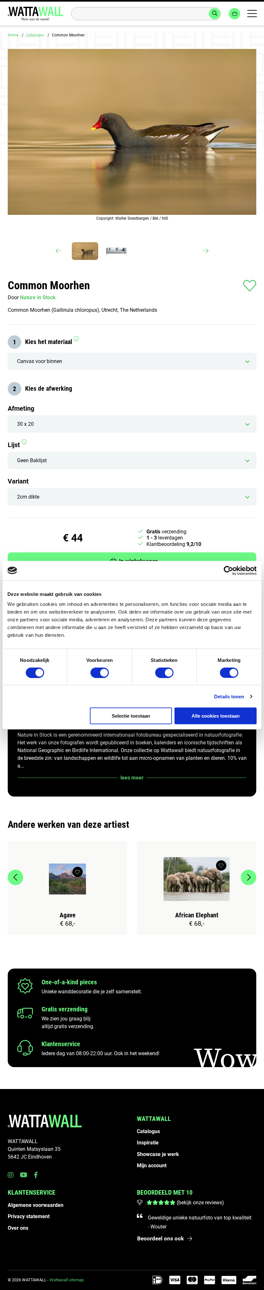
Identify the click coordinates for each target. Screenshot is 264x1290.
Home (13, 35)
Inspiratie (148, 1143)
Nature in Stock (38, 297)
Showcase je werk (158, 1154)
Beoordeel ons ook (160, 1238)
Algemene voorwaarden (35, 1205)
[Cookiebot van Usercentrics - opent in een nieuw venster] (228, 570)
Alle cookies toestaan (216, 716)
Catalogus (35, 35)
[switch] (99, 672)
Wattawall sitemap (67, 1279)
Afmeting (21, 408)
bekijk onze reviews (200, 1202)
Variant (18, 481)
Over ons (18, 1228)
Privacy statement (29, 1216)
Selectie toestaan (131, 716)
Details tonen (229, 696)
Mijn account (151, 1165)
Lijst (15, 445)
